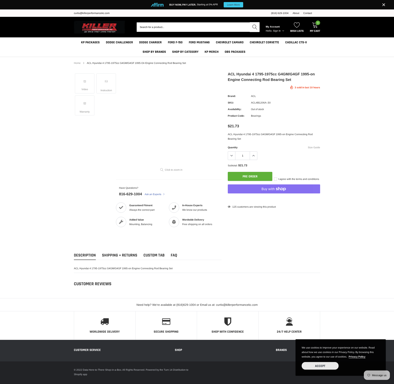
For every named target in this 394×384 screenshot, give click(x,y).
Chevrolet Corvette (264, 42)
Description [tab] (85, 255)
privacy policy (357, 356)
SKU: (231, 102)
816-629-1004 (130, 194)
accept (320, 366)
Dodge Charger (150, 42)
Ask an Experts (153, 194)
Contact (307, 13)
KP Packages (90, 42)
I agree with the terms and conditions (298, 179)
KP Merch (212, 52)
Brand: (232, 96)
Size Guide (314, 147)
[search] (255, 27)
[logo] (99, 27)
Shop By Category (185, 52)
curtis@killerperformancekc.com (92, 13)
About (296, 13)
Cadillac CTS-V (296, 42)
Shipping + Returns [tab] (119, 255)
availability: (235, 109)
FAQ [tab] (174, 255)
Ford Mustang (199, 42)
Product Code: (236, 115)
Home (77, 63)
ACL (253, 96)
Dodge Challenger (119, 42)
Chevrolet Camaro (230, 42)
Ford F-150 (175, 42)
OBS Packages (235, 52)
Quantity (233, 147)
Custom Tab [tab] (154, 255)
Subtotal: (233, 165)
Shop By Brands (154, 52)
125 (234, 206)
